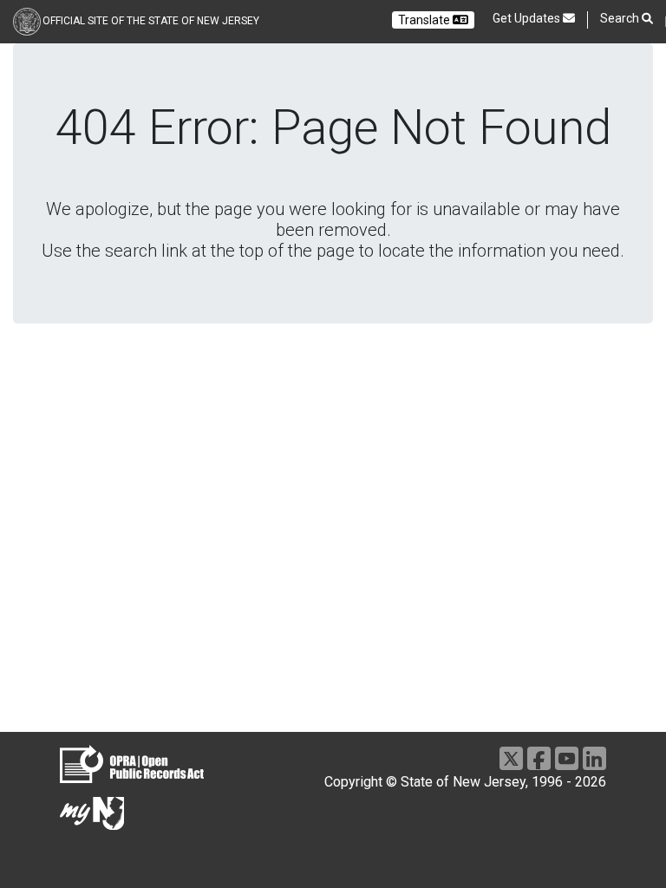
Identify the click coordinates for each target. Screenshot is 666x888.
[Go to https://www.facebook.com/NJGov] (539, 758)
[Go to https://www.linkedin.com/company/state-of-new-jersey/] (594, 758)
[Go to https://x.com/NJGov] (511, 758)
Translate (425, 20)
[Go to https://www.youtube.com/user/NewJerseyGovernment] (566, 758)
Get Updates (528, 18)
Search (621, 18)
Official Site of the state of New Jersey (150, 21)
